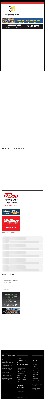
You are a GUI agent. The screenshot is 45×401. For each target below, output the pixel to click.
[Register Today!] (11, 211)
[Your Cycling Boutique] (11, 311)
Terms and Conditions (36, 380)
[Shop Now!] (11, 223)
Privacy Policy (35, 378)
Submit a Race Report (22, 379)
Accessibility (35, 364)
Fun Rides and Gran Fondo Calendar (10, 278)
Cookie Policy (35, 374)
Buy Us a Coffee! (36, 368)
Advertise (34, 366)
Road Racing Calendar (7, 282)
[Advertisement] (11, 323)
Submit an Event (21, 381)
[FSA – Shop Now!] (22, 26)
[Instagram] (21, 3)
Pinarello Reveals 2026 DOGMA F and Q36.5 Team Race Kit (18, 117)
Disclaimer (35, 376)
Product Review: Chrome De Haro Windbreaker (16, 46)
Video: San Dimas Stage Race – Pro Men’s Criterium (16, 60)
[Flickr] (19, 3)
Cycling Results (6, 289)
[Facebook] (17, 3)
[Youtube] (25, 3)
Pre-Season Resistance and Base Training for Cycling (17, 131)
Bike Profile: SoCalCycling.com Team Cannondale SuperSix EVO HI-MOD (22, 102)
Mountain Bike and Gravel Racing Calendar (11, 280)
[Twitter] (23, 3)
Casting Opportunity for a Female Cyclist (14, 74)
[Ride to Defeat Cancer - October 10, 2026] (22, 20)
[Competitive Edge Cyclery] (11, 299)
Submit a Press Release (22, 377)
